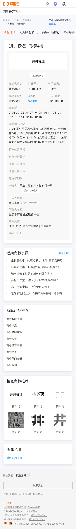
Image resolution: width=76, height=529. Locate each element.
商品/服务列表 (17, 124)
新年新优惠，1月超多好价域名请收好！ (35, 267)
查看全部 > (64, 252)
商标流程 (14, 221)
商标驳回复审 (14, 332)
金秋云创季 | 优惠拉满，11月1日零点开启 (37, 260)
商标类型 (14, 96)
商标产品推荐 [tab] (51, 32)
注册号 (32, 83)
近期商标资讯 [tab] (29, 32)
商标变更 (11, 352)
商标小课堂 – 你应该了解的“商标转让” (34, 280)
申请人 (13, 185)
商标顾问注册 (14, 358)
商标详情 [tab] (9, 32)
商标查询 (11, 365)
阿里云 (6, 19)
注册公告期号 (17, 163)
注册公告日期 (17, 171)
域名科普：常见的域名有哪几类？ (32, 273)
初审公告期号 (17, 149)
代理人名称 (16, 209)
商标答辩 (11, 338)
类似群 (13, 107)
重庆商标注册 (14, 458)
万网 (16, 19)
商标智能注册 (14, 319)
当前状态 (53, 83)
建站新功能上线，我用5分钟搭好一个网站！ (38, 293)
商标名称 (14, 83)
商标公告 (14, 232)
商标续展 (11, 325)
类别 (31, 96)
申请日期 (53, 96)
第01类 (32, 101)
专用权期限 (16, 178)
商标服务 (27, 19)
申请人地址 (16, 198)
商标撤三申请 (14, 345)
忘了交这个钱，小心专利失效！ (30, 286)
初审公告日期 (17, 156)
